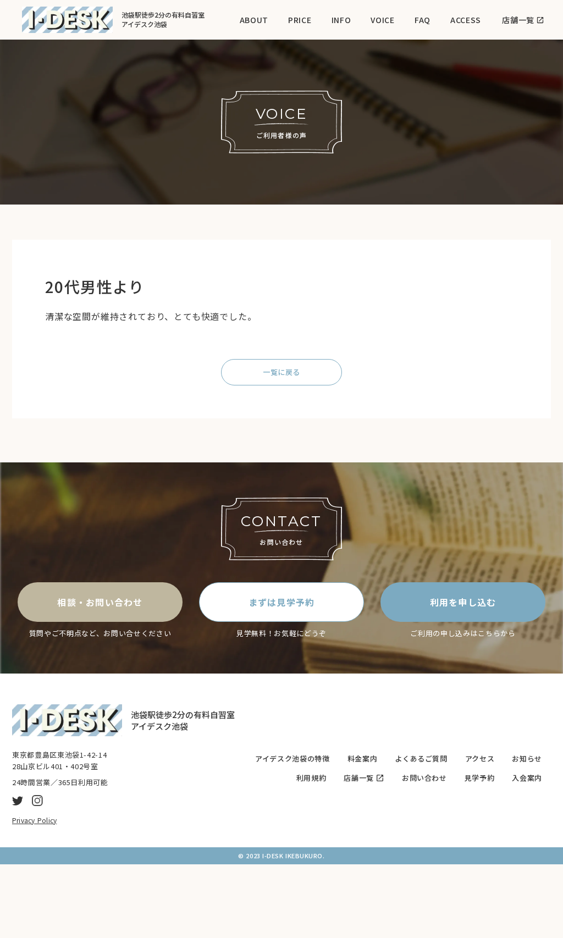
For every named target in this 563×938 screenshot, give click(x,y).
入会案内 (527, 778)
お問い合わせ (424, 778)
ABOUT (254, 20)
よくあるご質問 (421, 759)
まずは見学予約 (282, 602)
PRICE (300, 20)
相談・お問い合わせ (100, 602)
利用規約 (311, 778)
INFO (341, 20)
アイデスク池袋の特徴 (292, 759)
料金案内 (362, 759)
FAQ (422, 20)
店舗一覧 (359, 778)
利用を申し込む (463, 602)
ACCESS (465, 20)
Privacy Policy (34, 820)
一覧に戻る (281, 372)
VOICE (383, 19)
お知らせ (527, 759)
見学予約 (480, 778)
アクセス (480, 759)
